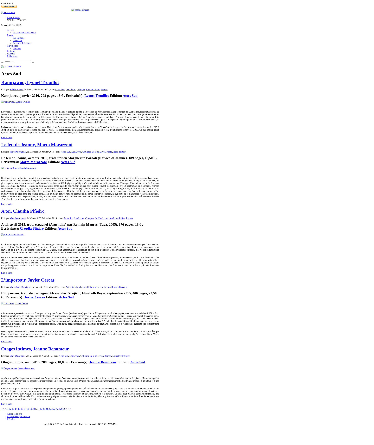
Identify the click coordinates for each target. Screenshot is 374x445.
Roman (104, 89)
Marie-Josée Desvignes (20, 287)
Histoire (122, 151)
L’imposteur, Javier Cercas (27, 280)
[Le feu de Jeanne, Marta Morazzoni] (18, 168)
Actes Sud (60, 89)
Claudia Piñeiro (32, 228)
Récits (109, 151)
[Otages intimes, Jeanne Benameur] (18, 368)
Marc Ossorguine (18, 151)
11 (7, 409)
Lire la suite (6, 137)
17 (25, 409)
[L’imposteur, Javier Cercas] (14, 303)
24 (47, 409)
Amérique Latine (117, 218)
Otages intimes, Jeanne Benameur (35, 348)
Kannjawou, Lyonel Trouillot (30, 82)
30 (64, 409)
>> (70, 409)
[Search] (2, 62)
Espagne (123, 287)
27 (55, 409)
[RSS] (8, 12)
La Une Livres (93, 89)
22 (41, 409)
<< (2, 409)
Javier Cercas (34, 297)
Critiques (81, 89)
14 (16, 409)
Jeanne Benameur (102, 362)
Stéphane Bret (16, 89)
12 (10, 409)
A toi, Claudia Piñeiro (23, 211)
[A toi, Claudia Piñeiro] (12, 234)
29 (61, 409)
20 (33, 409)
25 (50, 409)
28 (58, 409)
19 (31, 409)
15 (19, 409)
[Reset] (33, 62)
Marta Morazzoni (33, 162)
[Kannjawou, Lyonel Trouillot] (15, 102)
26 (52, 409)
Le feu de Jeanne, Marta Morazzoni (36, 144)
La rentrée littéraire (121, 356)
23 (44, 409)
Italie (115, 151)
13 (13, 409)
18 (28, 409)
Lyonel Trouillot (96, 95)
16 (22, 409)
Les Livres (71, 89)
